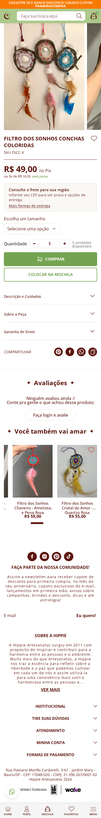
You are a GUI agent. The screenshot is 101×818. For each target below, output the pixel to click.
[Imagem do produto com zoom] (44, 76)
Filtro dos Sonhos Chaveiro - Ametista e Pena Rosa (33, 507)
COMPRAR (54, 259)
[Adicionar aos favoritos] (94, 138)
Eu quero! (86, 615)
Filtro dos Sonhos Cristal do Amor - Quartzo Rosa (77, 507)
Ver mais (50, 690)
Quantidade (15, 244)
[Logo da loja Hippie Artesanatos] (8, 15)
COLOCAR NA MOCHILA (50, 274)
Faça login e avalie (50, 415)
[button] (50, 197)
